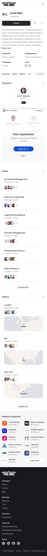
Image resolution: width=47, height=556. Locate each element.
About (4, 484)
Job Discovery (8, 534)
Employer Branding (9, 526)
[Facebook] (13, 543)
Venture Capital (8, 57)
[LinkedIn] (8, 543)
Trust (4, 504)
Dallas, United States (33, 57)
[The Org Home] (9, 4)
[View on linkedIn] (26, 65)
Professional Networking (11, 530)
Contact (5, 488)
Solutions (5, 501)
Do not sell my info (38, 551)
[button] (23, 97)
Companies (6, 517)
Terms (18, 551)
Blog (3, 492)
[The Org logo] (9, 473)
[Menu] (43, 4)
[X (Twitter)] (3, 543)
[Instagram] (18, 543)
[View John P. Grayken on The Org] (23, 91)
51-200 (5, 66)
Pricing (4, 508)
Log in (23, 155)
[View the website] (29, 65)
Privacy (26, 551)
